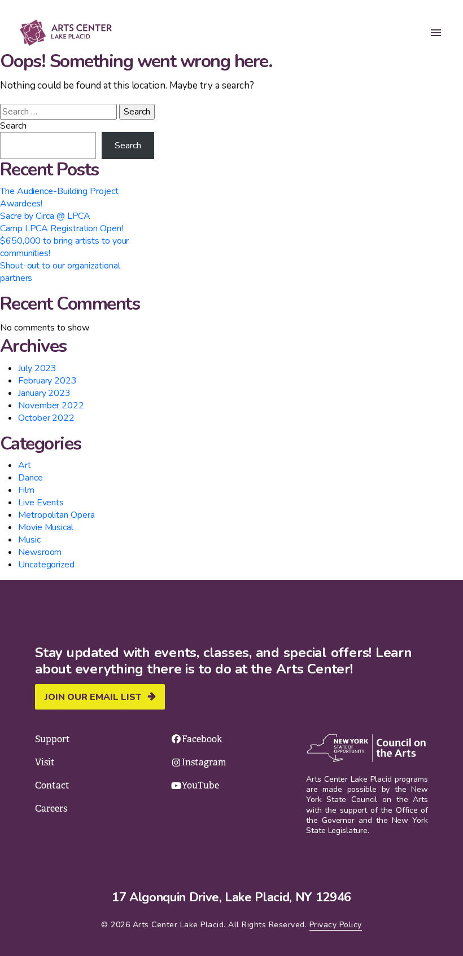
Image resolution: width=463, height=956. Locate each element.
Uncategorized (46, 564)
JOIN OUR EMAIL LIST (93, 697)
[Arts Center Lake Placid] (73, 33)
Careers (51, 808)
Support (52, 739)
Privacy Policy (335, 924)
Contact (52, 785)
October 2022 (46, 418)
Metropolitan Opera (56, 515)
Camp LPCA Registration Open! (61, 228)
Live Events (41, 502)
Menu (436, 32)
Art (24, 465)
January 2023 (44, 393)
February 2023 (47, 381)
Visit (45, 762)
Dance (30, 478)
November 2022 (51, 405)
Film (26, 490)
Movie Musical (45, 527)
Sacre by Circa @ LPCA (45, 216)
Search (13, 126)
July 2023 (37, 368)
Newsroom (40, 552)
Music (29, 540)
